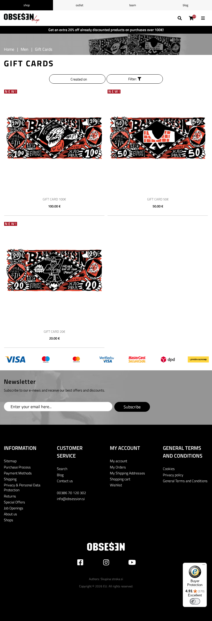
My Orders (118, 467)
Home (9, 49)
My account (118, 461)
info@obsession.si (71, 498)
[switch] (195, 601)
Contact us (65, 480)
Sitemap (10, 461)
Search (62, 468)
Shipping (10, 479)
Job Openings (13, 508)
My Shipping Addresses (127, 473)
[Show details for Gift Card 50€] (158, 138)
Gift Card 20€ (54, 331)
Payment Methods (18, 473)
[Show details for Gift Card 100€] (54, 138)
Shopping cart (120, 479)
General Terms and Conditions (185, 480)
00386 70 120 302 (71, 492)
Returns (10, 496)
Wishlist (116, 485)
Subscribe (132, 407)
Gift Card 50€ (158, 199)
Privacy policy (173, 475)
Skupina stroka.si (112, 578)
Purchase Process (17, 467)
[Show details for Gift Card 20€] (54, 270)
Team (132, 5)
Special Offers (14, 502)
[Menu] (204, 566)
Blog (185, 5)
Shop (27, 5)
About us (10, 514)
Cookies (169, 468)
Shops (8, 520)
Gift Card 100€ (54, 199)
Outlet (79, 5)
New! (11, 91)
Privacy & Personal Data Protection (22, 487)
